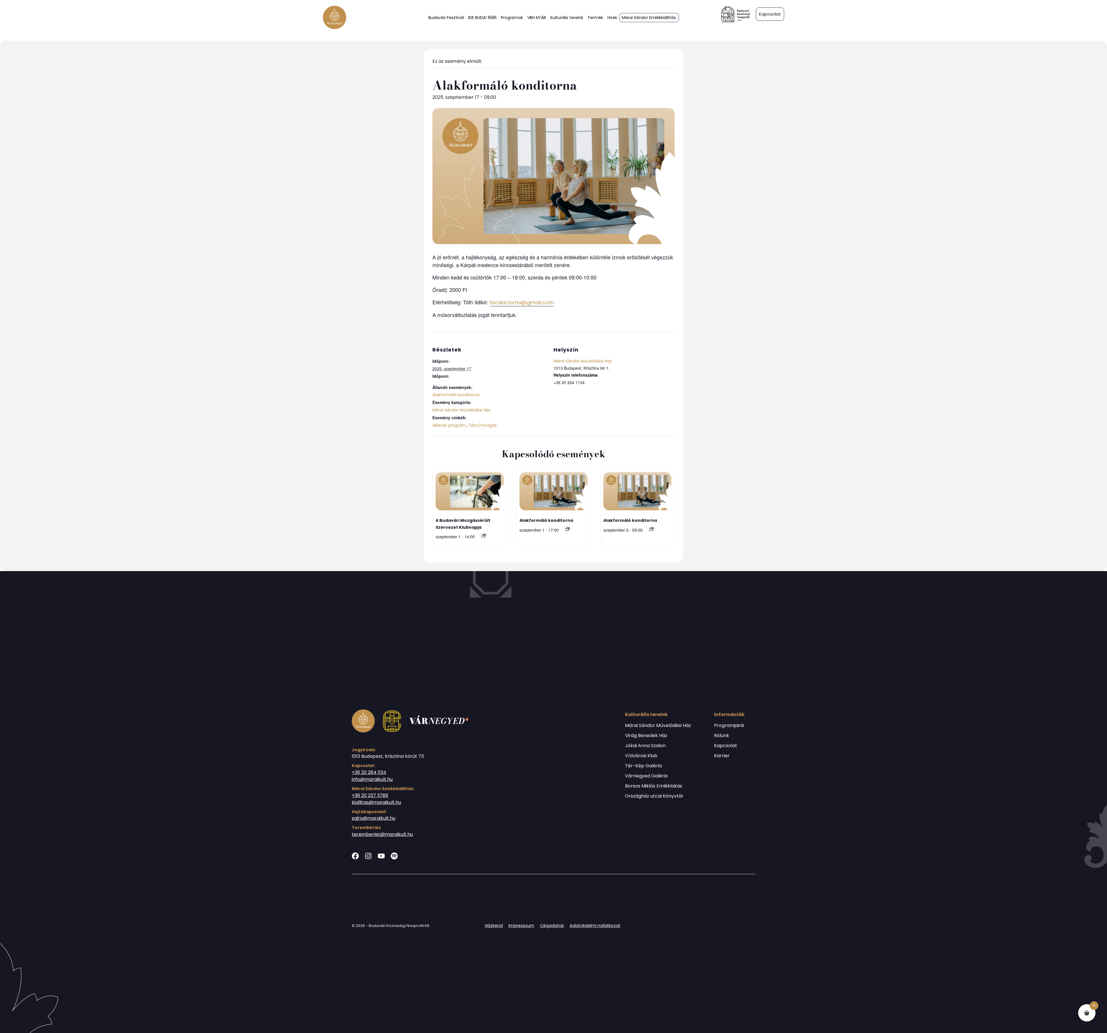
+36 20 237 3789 (370, 795)
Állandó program (449, 425)
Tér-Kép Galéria (643, 766)
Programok (512, 17)
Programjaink (729, 725)
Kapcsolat (725, 746)
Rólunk (721, 736)
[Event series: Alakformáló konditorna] (568, 529)
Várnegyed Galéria (646, 776)
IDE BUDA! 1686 (482, 17)
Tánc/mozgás (482, 425)
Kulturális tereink (566, 17)
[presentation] (470, 492)
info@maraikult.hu (372, 779)
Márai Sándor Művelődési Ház (461, 410)
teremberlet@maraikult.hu (382, 834)
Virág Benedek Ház (646, 736)
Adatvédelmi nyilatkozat (595, 925)
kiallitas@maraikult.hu (376, 802)
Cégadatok (552, 925)
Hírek (612, 17)
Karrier (722, 756)
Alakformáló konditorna (455, 395)
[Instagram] (368, 856)
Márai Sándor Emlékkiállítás (649, 17)
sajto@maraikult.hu (373, 818)
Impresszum (521, 925)
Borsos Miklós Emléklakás (653, 786)
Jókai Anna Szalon (645, 746)
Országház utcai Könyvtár (654, 796)
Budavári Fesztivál (446, 17)
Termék (595, 17)
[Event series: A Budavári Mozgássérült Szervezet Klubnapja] (484, 535)
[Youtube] (381, 856)
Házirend (494, 925)
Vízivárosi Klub (641, 756)
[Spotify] (394, 856)
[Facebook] (355, 856)
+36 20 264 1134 (369, 772)
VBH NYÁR (536, 17)
